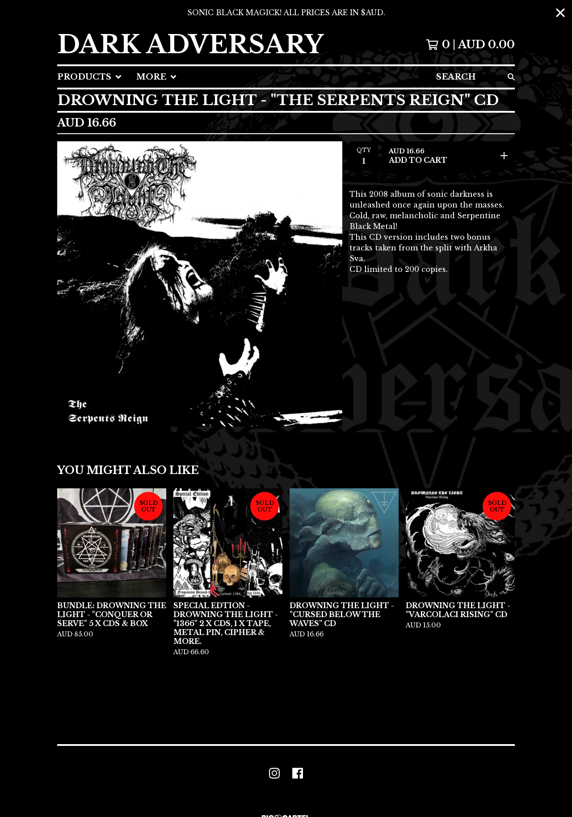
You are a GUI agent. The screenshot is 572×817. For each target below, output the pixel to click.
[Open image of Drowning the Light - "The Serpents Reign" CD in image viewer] (199, 284)
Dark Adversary (190, 44)
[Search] (511, 77)
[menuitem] (89, 77)
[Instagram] (274, 773)
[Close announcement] (560, 12)
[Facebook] (297, 773)
